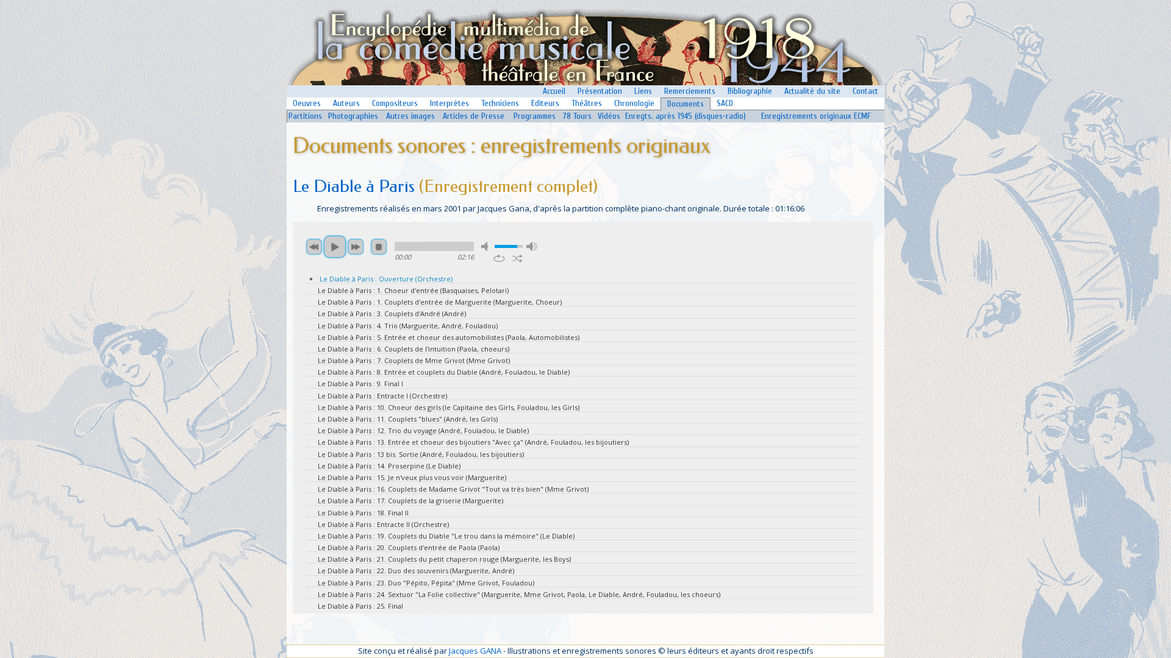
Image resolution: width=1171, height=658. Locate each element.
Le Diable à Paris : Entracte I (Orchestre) (382, 395)
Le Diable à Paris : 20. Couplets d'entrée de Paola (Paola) (409, 547)
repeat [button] (499, 258)
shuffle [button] (517, 258)
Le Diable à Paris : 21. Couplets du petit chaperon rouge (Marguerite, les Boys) (444, 559)
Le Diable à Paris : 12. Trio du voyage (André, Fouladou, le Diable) (423, 430)
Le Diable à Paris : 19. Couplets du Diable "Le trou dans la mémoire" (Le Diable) (446, 535)
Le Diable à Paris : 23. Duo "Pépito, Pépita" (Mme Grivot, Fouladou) (426, 582)
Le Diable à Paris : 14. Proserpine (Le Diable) (389, 465)
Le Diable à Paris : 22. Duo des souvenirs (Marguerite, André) (416, 570)
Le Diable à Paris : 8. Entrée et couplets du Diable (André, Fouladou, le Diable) (444, 372)
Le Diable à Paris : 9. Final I (360, 383)
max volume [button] (531, 246)
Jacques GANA (475, 650)
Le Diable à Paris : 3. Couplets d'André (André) (392, 313)
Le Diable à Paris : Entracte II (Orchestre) (383, 524)
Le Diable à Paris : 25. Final (360, 605)
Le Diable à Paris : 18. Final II (363, 512)
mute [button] (486, 246)
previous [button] (314, 246)
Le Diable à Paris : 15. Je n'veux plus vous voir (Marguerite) (412, 477)
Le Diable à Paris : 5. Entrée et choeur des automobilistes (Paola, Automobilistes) (448, 337)
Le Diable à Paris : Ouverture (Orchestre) (386, 278)
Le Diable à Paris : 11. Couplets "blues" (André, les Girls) (408, 418)
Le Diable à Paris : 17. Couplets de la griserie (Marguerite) (410, 500)
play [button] (335, 247)
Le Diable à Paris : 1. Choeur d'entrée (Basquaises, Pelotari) (413, 290)
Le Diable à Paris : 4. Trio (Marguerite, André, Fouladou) (408, 325)
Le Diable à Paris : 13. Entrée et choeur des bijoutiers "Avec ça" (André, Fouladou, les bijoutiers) (473, 442)
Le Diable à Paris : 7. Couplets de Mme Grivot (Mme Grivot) (414, 360)
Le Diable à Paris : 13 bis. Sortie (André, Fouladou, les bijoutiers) (421, 454)
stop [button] (378, 246)
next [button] (355, 246)
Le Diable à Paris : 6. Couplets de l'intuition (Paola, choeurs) (413, 348)
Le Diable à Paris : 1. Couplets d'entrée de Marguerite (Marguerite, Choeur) (440, 301)
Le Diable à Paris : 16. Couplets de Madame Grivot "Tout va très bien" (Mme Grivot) (453, 489)
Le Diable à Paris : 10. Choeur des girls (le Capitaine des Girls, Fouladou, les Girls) (448, 407)
